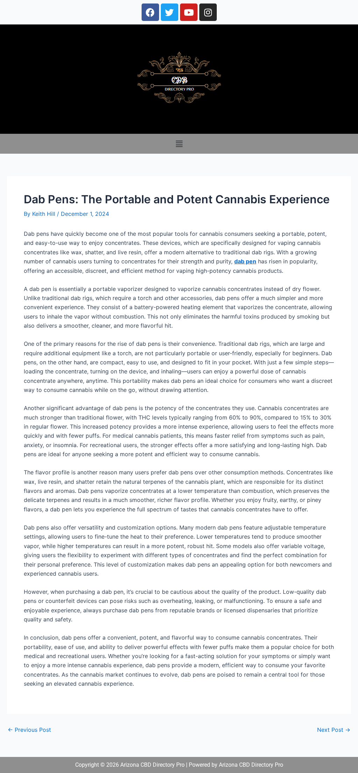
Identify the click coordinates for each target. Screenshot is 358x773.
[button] (179, 143)
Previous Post (29, 729)
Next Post (333, 729)
